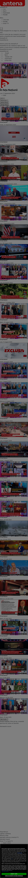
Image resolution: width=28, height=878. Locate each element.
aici (11, 858)
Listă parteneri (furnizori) (5, 871)
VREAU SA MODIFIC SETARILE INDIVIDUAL (14, 875)
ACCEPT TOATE (14, 873)
